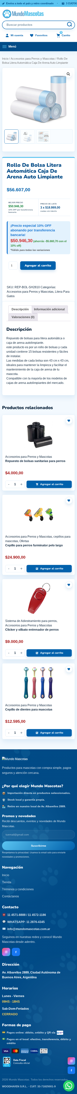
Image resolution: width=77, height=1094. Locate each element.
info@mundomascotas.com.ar (28, 929)
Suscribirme (38, 845)
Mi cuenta (17, 35)
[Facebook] (71, 1070)
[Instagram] (71, 1061)
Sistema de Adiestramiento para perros (31, 620)
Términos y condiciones (18, 889)
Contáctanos (10, 896)
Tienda (6, 882)
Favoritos (41, 35)
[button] (68, 74)
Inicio (5, 58)
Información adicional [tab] (49, 309)
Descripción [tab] (20, 309)
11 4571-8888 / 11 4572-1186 (26, 914)
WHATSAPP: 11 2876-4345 (26, 922)
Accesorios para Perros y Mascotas (33, 58)
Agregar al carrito (38, 266)
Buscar (69, 25)
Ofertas (24, 541)
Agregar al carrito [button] (51, 484)
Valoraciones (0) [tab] (23, 317)
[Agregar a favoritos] (69, 420)
